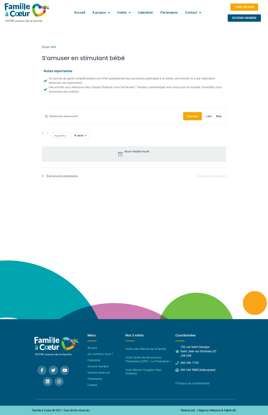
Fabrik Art (230, 410)
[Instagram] (59, 381)
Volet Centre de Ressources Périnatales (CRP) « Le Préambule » (148, 359)
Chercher (192, 116)
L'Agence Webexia (209, 410)
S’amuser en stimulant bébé (83, 58)
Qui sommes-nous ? (100, 354)
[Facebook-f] (42, 370)
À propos (99, 12)
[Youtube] (64, 370)
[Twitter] (53, 370)
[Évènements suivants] (48, 133)
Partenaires (169, 12)
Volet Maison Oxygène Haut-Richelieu (143, 371)
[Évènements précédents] (43, 133)
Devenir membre (98, 366)
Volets (122, 12)
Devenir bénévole (99, 372)
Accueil (79, 12)
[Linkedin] (47, 381)
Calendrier (145, 12)
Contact (191, 12)
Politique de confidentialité (192, 383)
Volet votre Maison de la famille (145, 349)
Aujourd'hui (60, 135)
